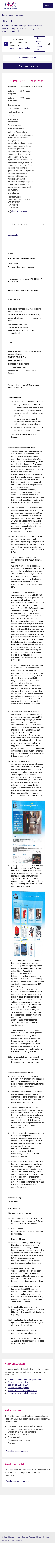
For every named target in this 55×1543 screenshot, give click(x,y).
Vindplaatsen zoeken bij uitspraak (22, 1390)
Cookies (25, 1537)
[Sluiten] (49, 44)
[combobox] (27, 224)
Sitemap (11, 1537)
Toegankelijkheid (35, 1537)
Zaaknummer (14, 105)
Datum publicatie (12, 99)
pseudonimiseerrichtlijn (20, 48)
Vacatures (5, 1540)
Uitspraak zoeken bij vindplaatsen (22, 1393)
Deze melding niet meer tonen (39, 44)
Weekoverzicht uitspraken (17, 1481)
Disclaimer (20, 1540)
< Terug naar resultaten (27, 66)
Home (4, 15)
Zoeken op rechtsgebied (18, 1387)
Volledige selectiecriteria (17, 1451)
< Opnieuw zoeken (27, 58)
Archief (12, 1540)
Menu (47, 5)
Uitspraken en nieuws (16, 15)
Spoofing (46, 1537)
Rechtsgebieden (15, 112)
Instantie (12, 87)
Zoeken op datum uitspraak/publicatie (24, 1379)
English (4, 1537)
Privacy (18, 1537)
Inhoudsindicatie (16, 129)
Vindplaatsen (14, 193)
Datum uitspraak (12, 92)
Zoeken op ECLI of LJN (18, 1385)
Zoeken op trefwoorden (18, 1382)
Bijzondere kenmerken (13, 120)
